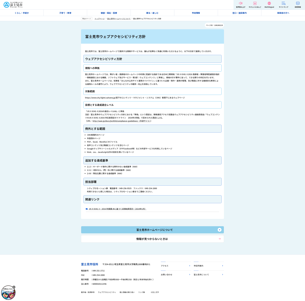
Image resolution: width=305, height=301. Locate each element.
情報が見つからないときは (152, 239)
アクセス (164, 265)
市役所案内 (198, 265)
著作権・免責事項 (87, 292)
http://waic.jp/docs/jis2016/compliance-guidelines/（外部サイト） (121, 120)
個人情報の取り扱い (127, 292)
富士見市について (201, 274)
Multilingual (269, 7)
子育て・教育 (65, 12)
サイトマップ (283, 7)
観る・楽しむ (152, 12)
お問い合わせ (166, 274)
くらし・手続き (22, 12)
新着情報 (298, 7)
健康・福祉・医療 (109, 12)
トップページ (100, 18)
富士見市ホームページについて (119, 18)
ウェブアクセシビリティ (107, 292)
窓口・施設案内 (239, 12)
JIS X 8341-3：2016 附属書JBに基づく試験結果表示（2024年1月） (118, 209)
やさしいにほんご (255, 7)
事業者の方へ (283, 12)
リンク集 (141, 292)
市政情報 (196, 12)
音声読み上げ (240, 7)
